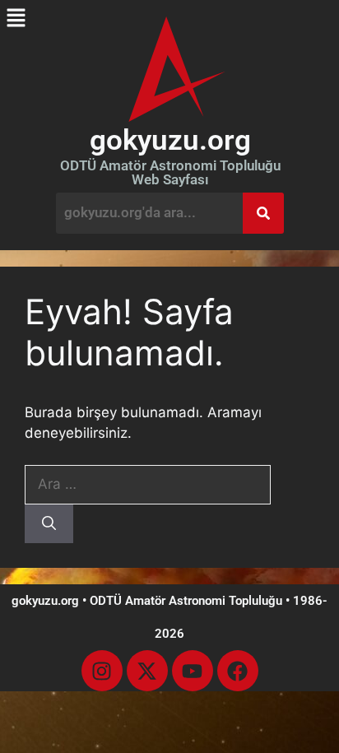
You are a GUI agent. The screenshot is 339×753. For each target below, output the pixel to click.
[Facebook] (237, 670)
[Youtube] (192, 670)
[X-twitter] (147, 670)
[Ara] (49, 524)
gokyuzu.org (170, 140)
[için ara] (148, 484)
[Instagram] (102, 670)
